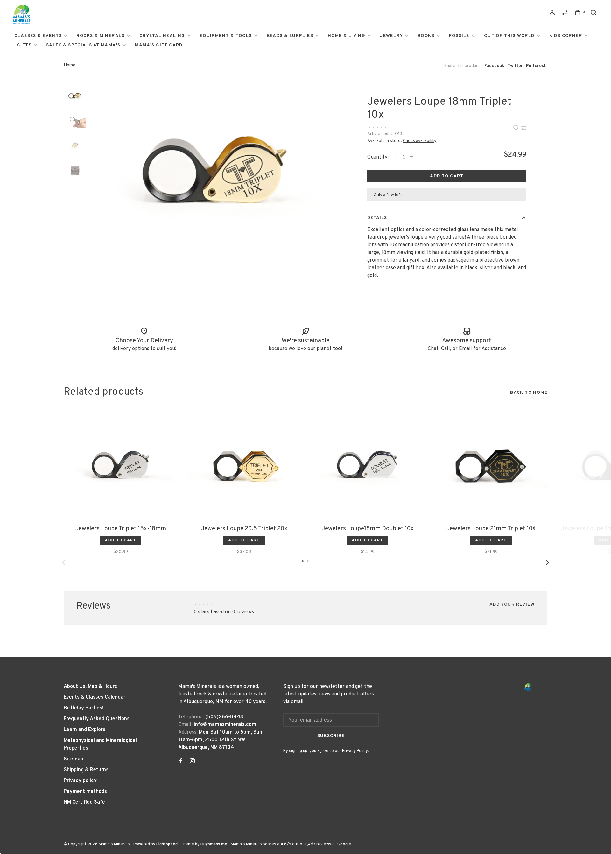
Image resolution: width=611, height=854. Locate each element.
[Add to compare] (523, 129)
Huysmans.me (214, 844)
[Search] (594, 14)
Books (426, 36)
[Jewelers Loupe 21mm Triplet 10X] (491, 465)
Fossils (459, 36)
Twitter (515, 65)
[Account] (553, 14)
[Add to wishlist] (516, 129)
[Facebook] (180, 762)
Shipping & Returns (86, 770)
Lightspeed (167, 844)
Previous (63, 562)
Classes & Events (38, 36)
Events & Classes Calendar (94, 697)
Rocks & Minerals (100, 36)
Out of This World (509, 36)
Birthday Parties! (84, 708)
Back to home (528, 392)
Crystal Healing (162, 36)
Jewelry (391, 36)
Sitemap (73, 759)
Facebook (494, 65)
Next (547, 562)
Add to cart (446, 176)
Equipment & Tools (226, 36)
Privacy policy (80, 781)
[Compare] (566, 14)
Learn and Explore (85, 730)
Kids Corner (565, 36)
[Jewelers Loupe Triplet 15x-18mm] (121, 465)
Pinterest (536, 65)
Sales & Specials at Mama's (83, 45)
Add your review (512, 604)
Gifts (24, 45)
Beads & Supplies (290, 36)
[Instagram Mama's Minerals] (192, 762)
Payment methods (85, 791)
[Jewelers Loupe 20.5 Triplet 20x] (244, 465)
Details (377, 218)
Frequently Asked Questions (97, 719)
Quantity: (378, 157)
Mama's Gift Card (158, 45)
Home (69, 65)
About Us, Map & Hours (90, 686)
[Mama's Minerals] (528, 687)
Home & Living (346, 36)
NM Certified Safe (84, 802)
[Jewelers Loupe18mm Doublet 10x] (368, 465)
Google (344, 844)
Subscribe (331, 735)
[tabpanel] (215, 169)
